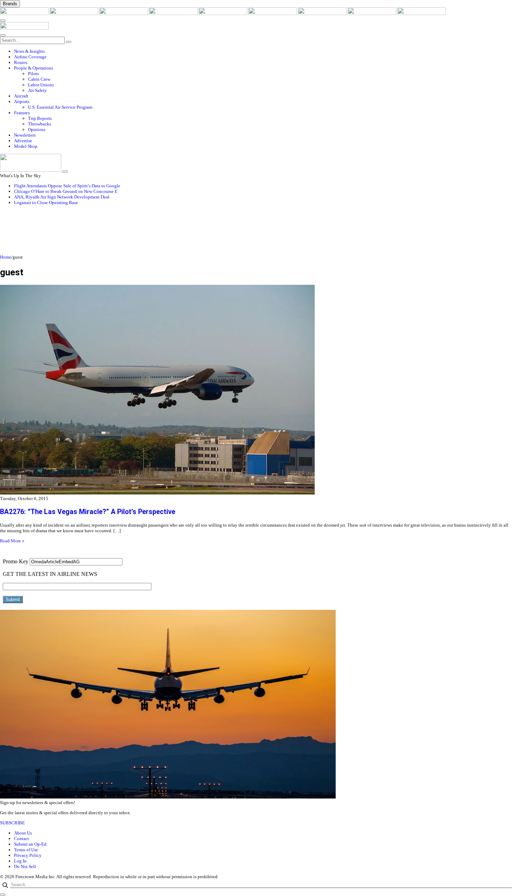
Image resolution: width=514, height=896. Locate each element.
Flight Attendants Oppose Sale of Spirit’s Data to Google (67, 185)
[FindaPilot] (372, 13)
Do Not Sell (25, 866)
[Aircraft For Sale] (174, 13)
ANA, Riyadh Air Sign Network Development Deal (61, 197)
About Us (23, 833)
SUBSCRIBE (12, 822)
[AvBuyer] (223, 13)
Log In (20, 861)
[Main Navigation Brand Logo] (24, 28)
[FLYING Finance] (421, 13)
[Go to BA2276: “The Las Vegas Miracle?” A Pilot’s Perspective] (257, 390)
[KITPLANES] (273, 13)
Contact (21, 838)
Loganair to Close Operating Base (46, 202)
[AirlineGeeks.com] (25, 13)
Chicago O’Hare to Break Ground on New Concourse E (65, 191)
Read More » (12, 540)
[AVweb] (124, 13)
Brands (10, 3)
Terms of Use (26, 849)
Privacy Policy (28, 855)
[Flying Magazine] (74, 13)
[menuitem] (264, 51)
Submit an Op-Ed (30, 844)
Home (5, 257)
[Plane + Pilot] (323, 13)
